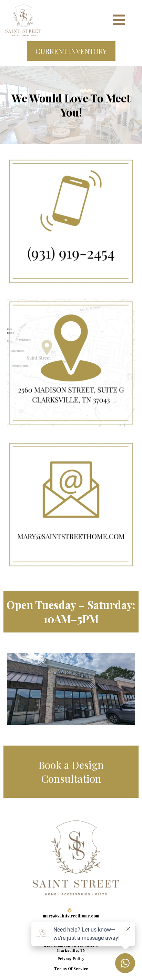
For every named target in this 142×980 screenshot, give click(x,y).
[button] (119, 21)
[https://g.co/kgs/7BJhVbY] (71, 363)
